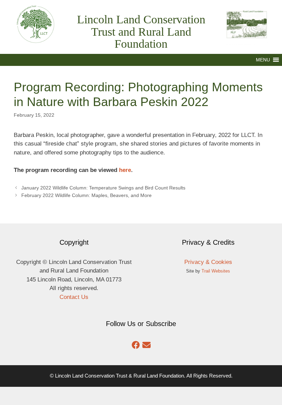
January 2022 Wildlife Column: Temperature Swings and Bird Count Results (103, 187)
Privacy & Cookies (208, 262)
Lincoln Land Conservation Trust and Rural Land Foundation (141, 31)
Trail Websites (216, 271)
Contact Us (73, 297)
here (125, 170)
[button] (263, 60)
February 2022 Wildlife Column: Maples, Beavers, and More (86, 195)
